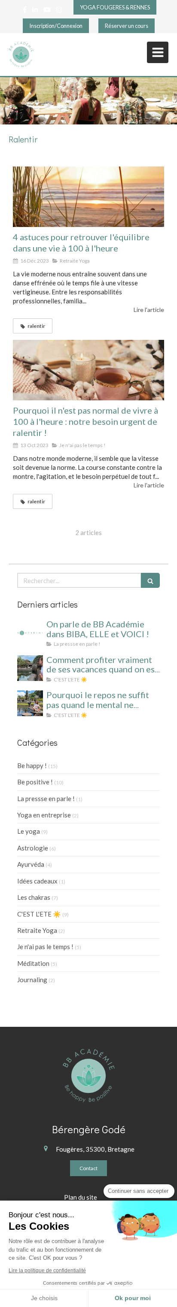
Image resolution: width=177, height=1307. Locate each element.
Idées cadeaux (37, 881)
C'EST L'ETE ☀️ (39, 914)
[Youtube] (47, 11)
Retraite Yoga (37, 930)
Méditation (33, 963)
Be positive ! (35, 782)
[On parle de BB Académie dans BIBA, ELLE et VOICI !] (30, 632)
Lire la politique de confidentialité (47, 1271)
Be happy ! (32, 765)
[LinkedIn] (35, 11)
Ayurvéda (30, 864)
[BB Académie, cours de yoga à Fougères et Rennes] (21, 54)
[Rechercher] (150, 580)
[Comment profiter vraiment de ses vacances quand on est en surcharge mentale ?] (30, 668)
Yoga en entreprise (44, 815)
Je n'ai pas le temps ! (45, 946)
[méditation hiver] (88, 370)
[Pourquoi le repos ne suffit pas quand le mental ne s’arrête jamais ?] (30, 703)
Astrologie (32, 848)
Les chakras (33, 897)
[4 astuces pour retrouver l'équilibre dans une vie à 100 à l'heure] (88, 196)
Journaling (32, 979)
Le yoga (28, 831)
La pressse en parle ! (46, 798)
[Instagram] (59, 11)
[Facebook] (25, 11)
